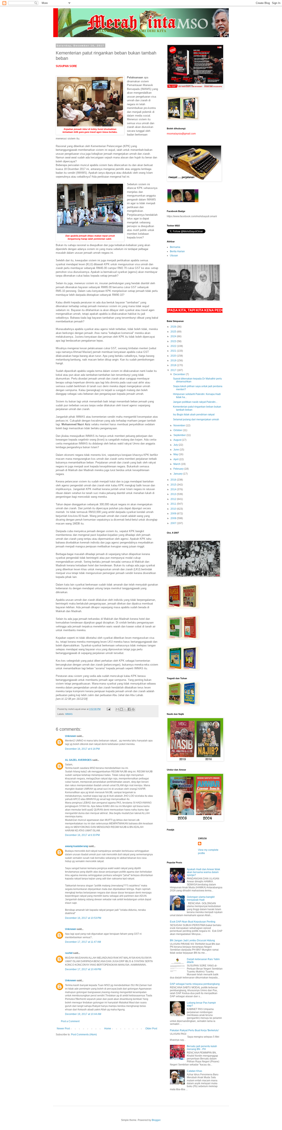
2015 (174, 484)
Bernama (175, 247)
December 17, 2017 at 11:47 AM (83, 941)
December (179, 374)
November (179, 425)
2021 (174, 350)
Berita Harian (177, 251)
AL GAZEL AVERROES (78, 760)
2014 (174, 489)
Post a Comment (70, 1021)
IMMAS (68, 714)
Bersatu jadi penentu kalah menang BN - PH (202, 1048)
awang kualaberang (76, 846)
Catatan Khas (194, 1071)
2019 (174, 360)
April (176, 459)
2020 (174, 355)
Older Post (151, 1028)
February (178, 468)
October (178, 430)
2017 (174, 370)
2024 (174, 336)
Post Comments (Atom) (84, 1034)
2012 (174, 499)
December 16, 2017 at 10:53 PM (83, 918)
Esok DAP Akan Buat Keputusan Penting (192, 921)
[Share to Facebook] (129, 709)
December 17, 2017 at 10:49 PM (83, 969)
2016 (174, 479)
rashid (68, 953)
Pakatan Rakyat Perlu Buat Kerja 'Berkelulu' (194, 1030)
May (176, 454)
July (176, 444)
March (177, 464)
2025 (174, 331)
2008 (174, 518)
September (179, 435)
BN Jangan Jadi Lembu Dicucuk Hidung (192, 940)
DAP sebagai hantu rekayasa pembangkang (195, 984)
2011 (174, 503)
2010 (174, 508)
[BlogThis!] (121, 709)
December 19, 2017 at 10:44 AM (83, 1014)
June (176, 449)
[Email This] (117, 709)
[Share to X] (125, 709)
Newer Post (63, 1028)
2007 (174, 523)
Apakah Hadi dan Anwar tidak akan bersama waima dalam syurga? (203, 872)
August (177, 439)
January (178, 473)
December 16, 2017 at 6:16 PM (82, 748)
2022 (174, 346)
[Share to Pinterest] (133, 709)
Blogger (156, 1120)
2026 (174, 326)
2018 (174, 365)
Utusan (174, 255)
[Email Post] (108, 709)
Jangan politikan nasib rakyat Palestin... (195, 402)
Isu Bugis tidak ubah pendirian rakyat (193, 414)
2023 (174, 341)
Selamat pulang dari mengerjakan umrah (196, 419)
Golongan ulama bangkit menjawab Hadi (200, 898)
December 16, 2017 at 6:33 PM (82, 835)
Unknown (70, 736)
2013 (174, 494)
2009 (174, 513)
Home (107, 1028)
